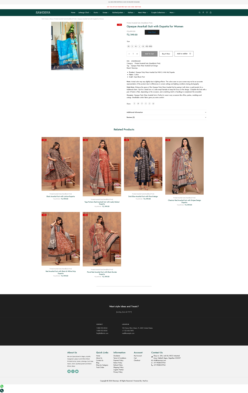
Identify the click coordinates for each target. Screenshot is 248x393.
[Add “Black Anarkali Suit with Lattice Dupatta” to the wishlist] (77, 141)
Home (73, 13)
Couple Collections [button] (158, 13)
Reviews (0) (131, 117)
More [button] (171, 13)
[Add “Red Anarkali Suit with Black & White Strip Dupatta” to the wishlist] (77, 216)
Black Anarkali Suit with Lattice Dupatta (61, 196)
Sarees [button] (105, 13)
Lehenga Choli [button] (83, 13)
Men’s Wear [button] (142, 13)
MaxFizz (145, 381)
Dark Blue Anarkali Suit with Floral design (143, 196)
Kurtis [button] (96, 13)
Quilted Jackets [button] (117, 13)
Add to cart (149, 54)
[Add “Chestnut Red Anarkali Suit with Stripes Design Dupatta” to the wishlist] (201, 141)
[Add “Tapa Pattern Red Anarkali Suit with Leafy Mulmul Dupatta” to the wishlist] (118, 141)
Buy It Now (166, 54)
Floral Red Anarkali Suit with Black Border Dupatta (102, 273)
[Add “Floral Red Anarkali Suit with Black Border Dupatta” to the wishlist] (118, 216)
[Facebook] (69, 371)
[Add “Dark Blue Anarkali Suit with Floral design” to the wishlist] (159, 141)
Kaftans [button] (130, 13)
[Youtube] (76, 371)
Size (128, 41)
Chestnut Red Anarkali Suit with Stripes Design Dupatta (184, 201)
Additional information (135, 112)
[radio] (128, 46)
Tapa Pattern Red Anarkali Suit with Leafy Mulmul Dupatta (101, 203)
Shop (51, 19)
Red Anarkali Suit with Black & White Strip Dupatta (61, 272)
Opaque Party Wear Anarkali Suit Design (144, 66)
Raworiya (134, 68)
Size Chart (152, 32)
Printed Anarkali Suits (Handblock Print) (65, 19)
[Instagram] (73, 371)
